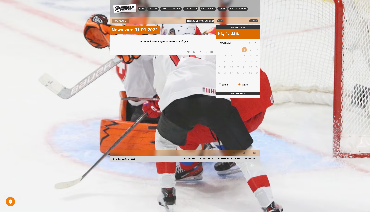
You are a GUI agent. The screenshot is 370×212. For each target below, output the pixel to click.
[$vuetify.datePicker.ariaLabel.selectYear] (236, 42)
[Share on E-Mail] (211, 52)
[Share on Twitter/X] (188, 52)
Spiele (225, 84)
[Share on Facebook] (194, 52)
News (245, 84)
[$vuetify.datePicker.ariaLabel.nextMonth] (255, 42)
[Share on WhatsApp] (206, 52)
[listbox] (238, 96)
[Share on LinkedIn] (200, 52)
